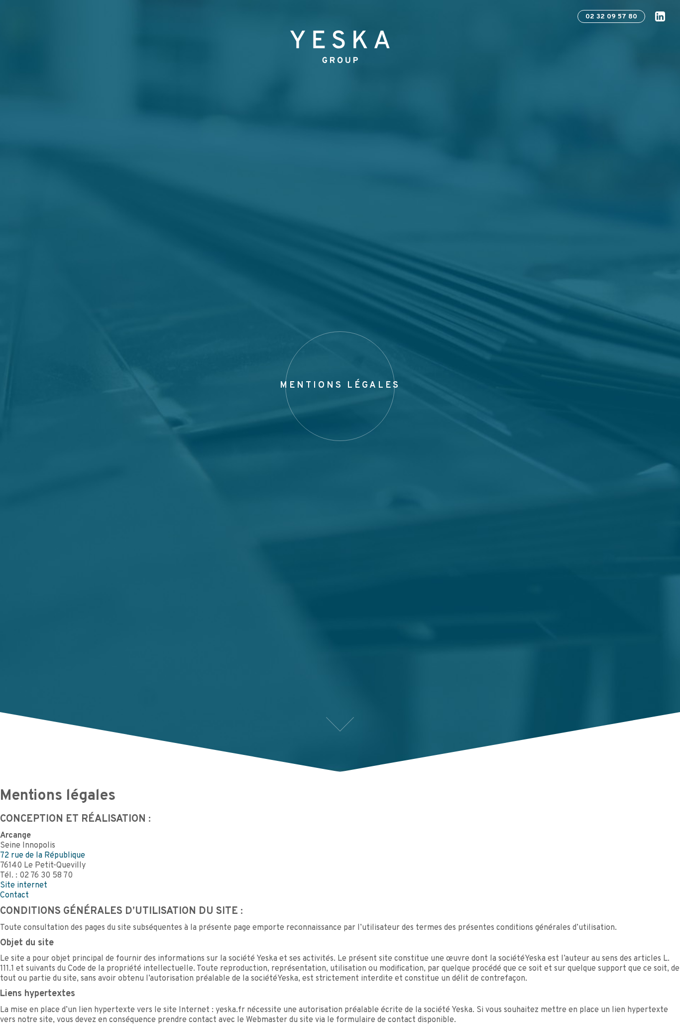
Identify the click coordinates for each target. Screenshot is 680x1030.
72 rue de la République (42, 856)
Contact (14, 895)
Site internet (23, 885)
